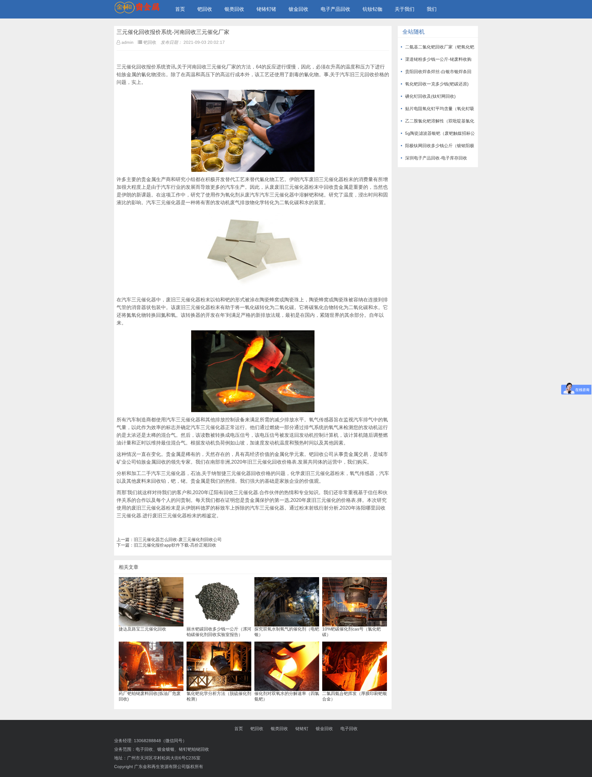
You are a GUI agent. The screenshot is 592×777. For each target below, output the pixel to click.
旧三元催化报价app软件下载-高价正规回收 (175, 545)
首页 (180, 9)
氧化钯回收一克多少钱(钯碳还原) (437, 83)
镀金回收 (298, 9)
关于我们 (404, 9)
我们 (432, 9)
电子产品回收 (335, 9)
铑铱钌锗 (266, 9)
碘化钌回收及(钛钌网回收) (430, 96)
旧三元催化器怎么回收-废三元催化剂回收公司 (178, 539)
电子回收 (349, 728)
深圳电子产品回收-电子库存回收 (436, 157)
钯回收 (204, 9)
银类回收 (234, 9)
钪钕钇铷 (372, 9)
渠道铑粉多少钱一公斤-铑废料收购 (438, 59)
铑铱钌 (301, 728)
